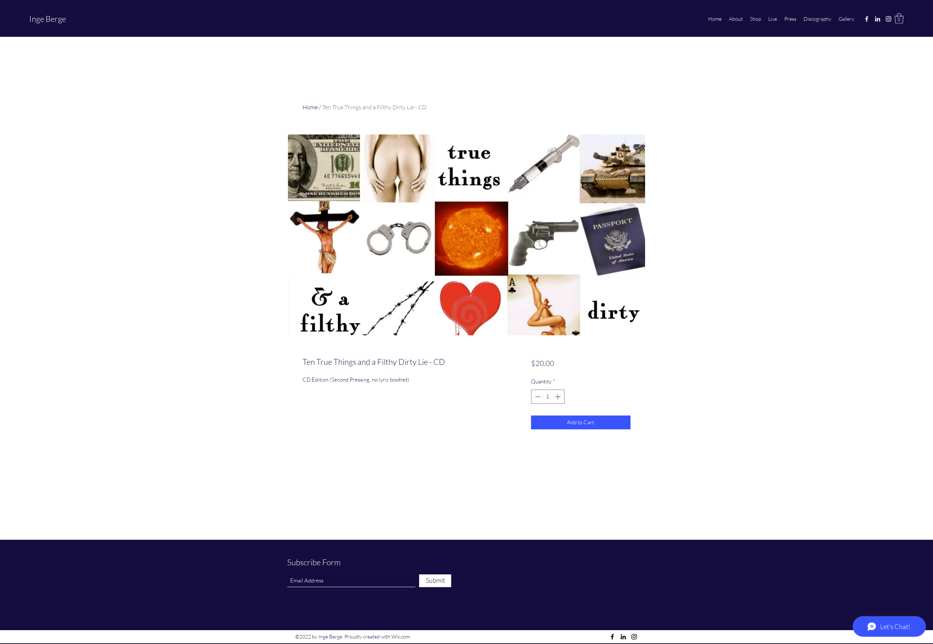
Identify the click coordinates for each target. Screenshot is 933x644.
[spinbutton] (548, 396)
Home (310, 107)
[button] (899, 18)
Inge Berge (47, 19)
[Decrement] (537, 396)
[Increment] (558, 396)
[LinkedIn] (877, 19)
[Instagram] (888, 19)
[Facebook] (866, 19)
